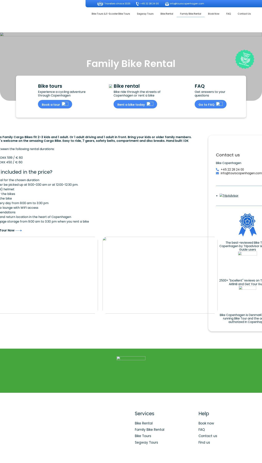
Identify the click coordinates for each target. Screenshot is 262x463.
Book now (206, 423)
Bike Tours (143, 436)
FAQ (228, 13)
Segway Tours (145, 13)
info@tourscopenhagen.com (186, 3)
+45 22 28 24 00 (149, 3)
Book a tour (51, 104)
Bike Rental (167, 13)
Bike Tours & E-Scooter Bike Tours (111, 13)
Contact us (208, 436)
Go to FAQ (207, 104)
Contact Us (244, 13)
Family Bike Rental (190, 13)
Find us (204, 442)
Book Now (213, 13)
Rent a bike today (131, 104)
